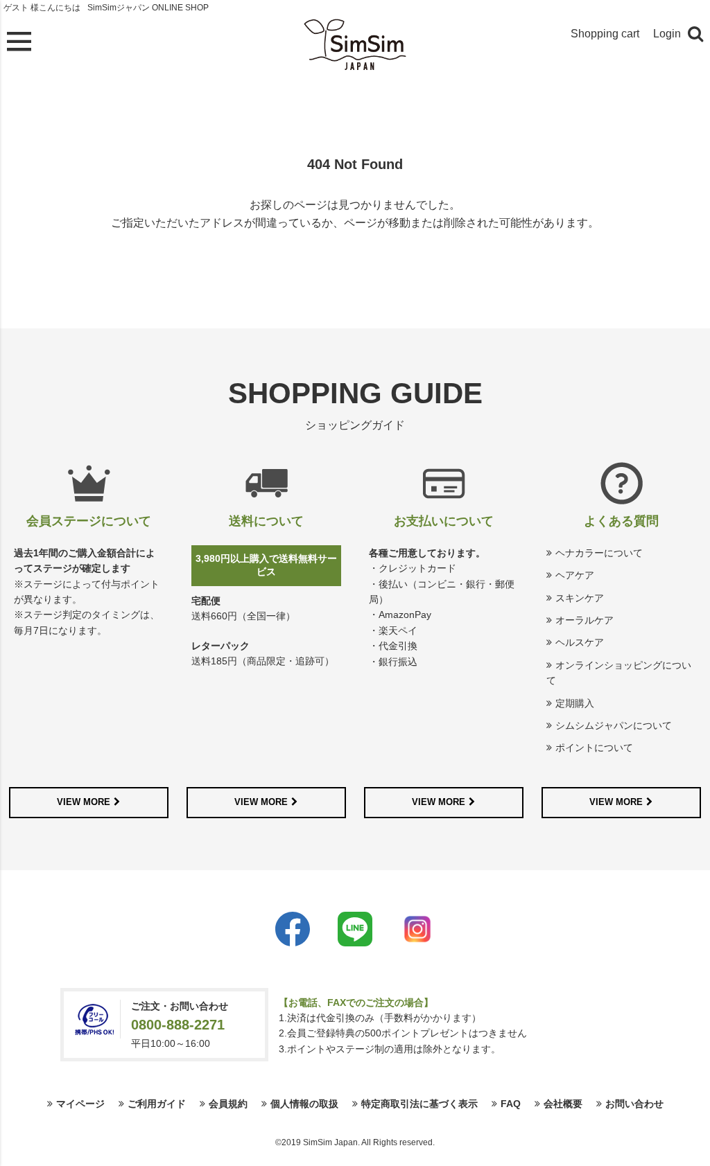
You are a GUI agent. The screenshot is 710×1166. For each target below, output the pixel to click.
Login (667, 33)
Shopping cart (605, 33)
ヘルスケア (579, 642)
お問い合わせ (634, 1103)
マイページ (80, 1103)
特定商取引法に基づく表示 (419, 1103)
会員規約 (228, 1103)
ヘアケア (574, 575)
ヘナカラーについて (599, 552)
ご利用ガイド (157, 1103)
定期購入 (574, 703)
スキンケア (579, 597)
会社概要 (563, 1103)
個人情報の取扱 (304, 1103)
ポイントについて (594, 747)
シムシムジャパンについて (613, 725)
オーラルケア (584, 620)
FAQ (511, 1103)
